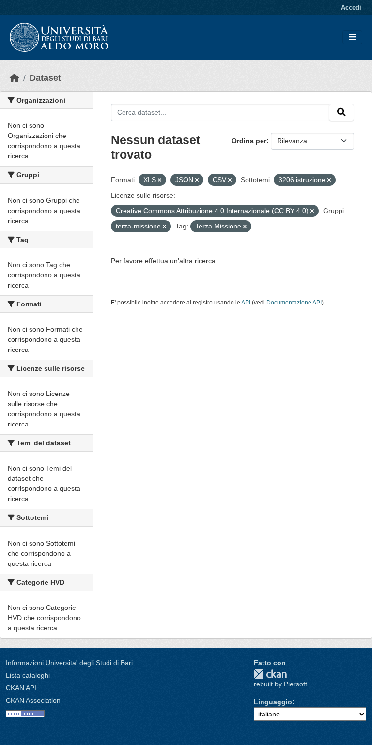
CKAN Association (33, 700)
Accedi (351, 7)
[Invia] (341, 112)
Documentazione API (294, 302)
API (245, 302)
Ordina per (249, 141)
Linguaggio (273, 702)
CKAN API (21, 688)
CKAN (270, 674)
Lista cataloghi (28, 675)
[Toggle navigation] (352, 37)
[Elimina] (159, 180)
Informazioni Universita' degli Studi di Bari (69, 663)
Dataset (45, 78)
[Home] (14, 78)
